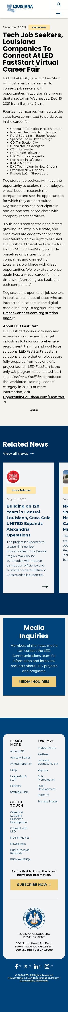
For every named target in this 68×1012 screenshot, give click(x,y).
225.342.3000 (44, 949)
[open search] (59, 4)
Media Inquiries (34, 682)
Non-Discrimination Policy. (43, 978)
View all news (15, 453)
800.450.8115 (23, 949)
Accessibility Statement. (34, 980)
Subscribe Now (37, 885)
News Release (39, 27)
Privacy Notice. (17, 978)
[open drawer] (59, 13)
